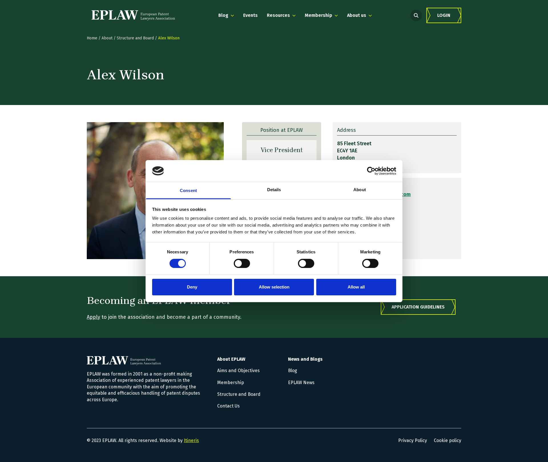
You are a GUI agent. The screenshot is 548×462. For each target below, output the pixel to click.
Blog (292, 370)
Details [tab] (274, 189)
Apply (93, 317)
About (107, 38)
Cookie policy (447, 440)
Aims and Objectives (238, 370)
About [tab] (359, 189)
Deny (192, 287)
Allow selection (274, 287)
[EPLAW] (133, 15)
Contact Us (228, 406)
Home (92, 38)
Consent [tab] (188, 190)
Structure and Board (135, 38)
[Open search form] (416, 15)
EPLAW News (301, 382)
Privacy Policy (412, 440)
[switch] (242, 263)
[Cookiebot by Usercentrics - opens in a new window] (371, 171)
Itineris (191, 440)
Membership (230, 382)
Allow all (356, 287)
